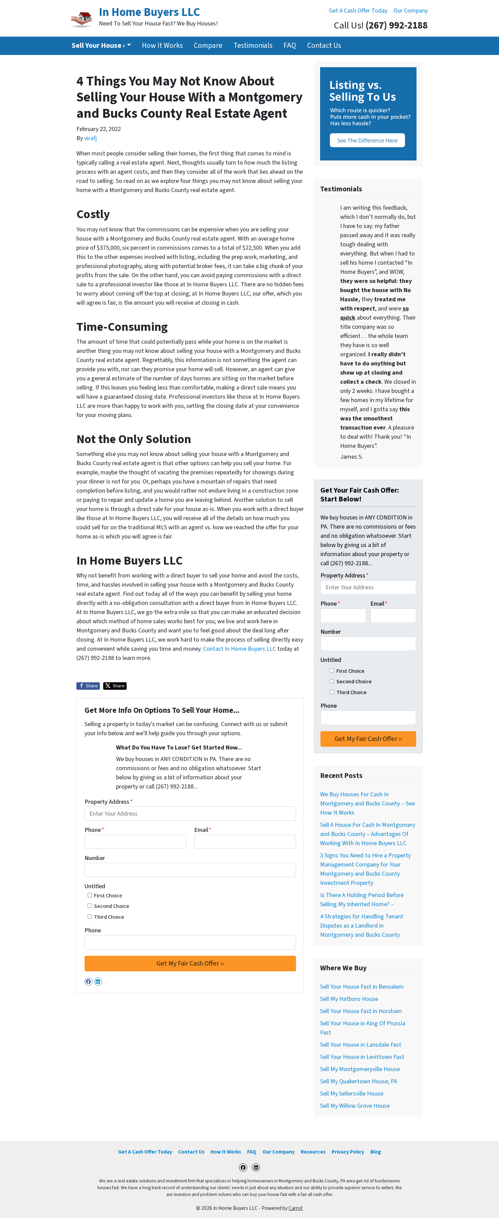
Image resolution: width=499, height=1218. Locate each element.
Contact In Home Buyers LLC (240, 649)
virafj (90, 138)
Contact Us (324, 45)
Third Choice (109, 917)
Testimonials (253, 45)
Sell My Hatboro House (349, 999)
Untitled (95, 886)
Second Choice (111, 906)
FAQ (289, 45)
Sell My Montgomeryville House (360, 1069)
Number (95, 858)
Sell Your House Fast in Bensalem (362, 987)
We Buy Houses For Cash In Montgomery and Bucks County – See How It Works (367, 803)
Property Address (109, 802)
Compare (208, 45)
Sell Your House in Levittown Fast (362, 1057)
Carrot (296, 1208)
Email (202, 830)
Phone (94, 830)
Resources (313, 1152)
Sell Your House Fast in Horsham (361, 1011)
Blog (375, 1152)
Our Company (410, 10)
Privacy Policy (348, 1152)
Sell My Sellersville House (351, 1093)
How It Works (162, 45)
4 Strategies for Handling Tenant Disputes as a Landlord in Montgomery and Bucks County (361, 925)
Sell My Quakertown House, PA (358, 1081)
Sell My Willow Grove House (355, 1106)
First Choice (108, 895)
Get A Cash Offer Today (358, 10)
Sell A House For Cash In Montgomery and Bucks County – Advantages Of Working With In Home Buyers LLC (367, 834)
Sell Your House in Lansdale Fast (360, 1045)
